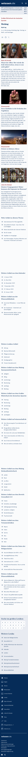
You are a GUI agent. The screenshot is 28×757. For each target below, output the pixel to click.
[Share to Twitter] (9, 37)
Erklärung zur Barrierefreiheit (8, 746)
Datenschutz (4, 742)
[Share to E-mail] (2, 37)
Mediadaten (4, 747)
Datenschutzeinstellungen (7, 744)
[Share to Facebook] (6, 37)
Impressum (4, 740)
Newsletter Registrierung (7, 751)
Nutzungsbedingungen (6, 749)
